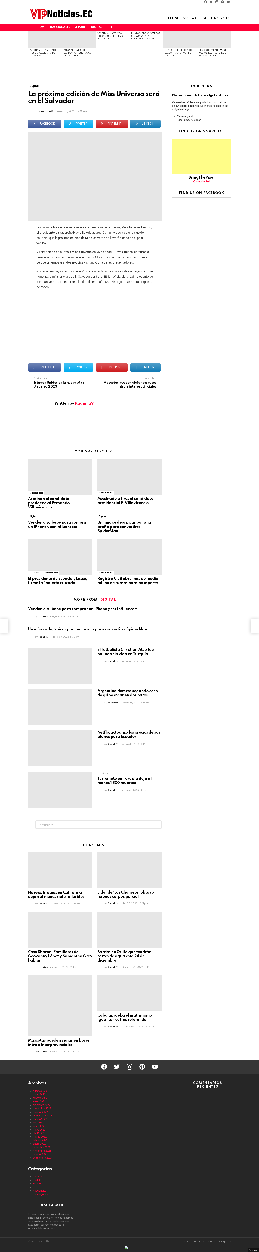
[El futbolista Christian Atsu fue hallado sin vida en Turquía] (60, 666)
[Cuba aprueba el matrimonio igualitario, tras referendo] (129, 993)
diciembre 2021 (41, 1147)
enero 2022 (39, 1143)
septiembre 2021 (42, 1157)
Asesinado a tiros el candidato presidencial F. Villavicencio (78, 53)
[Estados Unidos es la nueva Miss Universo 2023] (4, 626)
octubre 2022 (40, 1112)
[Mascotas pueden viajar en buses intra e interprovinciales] (60, 1005)
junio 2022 (38, 1126)
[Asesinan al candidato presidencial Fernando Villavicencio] (45, 39)
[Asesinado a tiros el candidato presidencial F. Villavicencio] (79, 39)
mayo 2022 (39, 1129)
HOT (109, 27)
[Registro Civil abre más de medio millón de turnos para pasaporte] (214, 39)
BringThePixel (201, 178)
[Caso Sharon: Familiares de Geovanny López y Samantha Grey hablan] (60, 930)
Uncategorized (41, 1194)
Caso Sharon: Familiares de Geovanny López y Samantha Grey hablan (60, 956)
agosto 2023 (40, 1091)
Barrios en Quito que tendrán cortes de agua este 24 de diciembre (124, 956)
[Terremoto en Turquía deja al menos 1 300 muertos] (60, 790)
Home (41, 27)
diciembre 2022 (41, 1105)
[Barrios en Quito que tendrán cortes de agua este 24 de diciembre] (129, 930)
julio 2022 (38, 1122)
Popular (189, 18)
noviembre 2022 (42, 1108)
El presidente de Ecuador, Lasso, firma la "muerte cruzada (179, 53)
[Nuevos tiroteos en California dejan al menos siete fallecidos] (60, 870)
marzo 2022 (40, 1136)
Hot (203, 18)
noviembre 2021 (42, 1150)
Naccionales (60, 27)
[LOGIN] (229, 27)
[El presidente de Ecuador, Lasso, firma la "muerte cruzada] (180, 39)
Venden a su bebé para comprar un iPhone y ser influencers (111, 36)
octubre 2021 (40, 1154)
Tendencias (220, 18)
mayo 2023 (39, 1094)
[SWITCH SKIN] (217, 27)
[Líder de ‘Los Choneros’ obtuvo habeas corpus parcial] (129, 870)
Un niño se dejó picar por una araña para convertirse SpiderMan (145, 36)
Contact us (198, 1241)
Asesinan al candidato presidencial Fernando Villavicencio (43, 53)
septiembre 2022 (42, 1115)
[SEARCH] (223, 27)
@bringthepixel (201, 181)
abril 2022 (38, 1133)
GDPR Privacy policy (219, 1241)
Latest (173, 18)
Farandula (38, 1183)
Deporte (80, 27)
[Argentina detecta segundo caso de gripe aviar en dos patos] (60, 707)
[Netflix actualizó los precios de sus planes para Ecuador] (60, 748)
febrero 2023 (40, 1098)
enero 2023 (39, 1101)
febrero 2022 (40, 1140)
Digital (96, 27)
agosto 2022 (40, 1119)
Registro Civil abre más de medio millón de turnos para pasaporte (213, 53)
